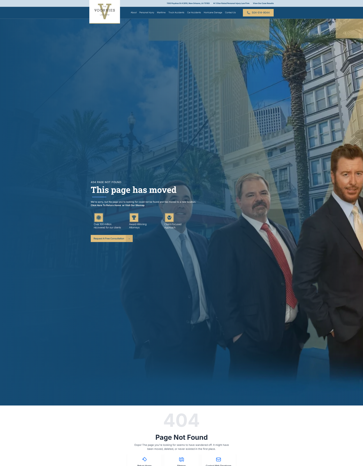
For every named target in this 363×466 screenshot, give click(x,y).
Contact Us (230, 12)
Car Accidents (194, 12)
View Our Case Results (263, 3)
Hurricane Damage (213, 12)
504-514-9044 (261, 12)
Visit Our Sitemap (134, 205)
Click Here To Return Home (106, 205)
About (134, 12)
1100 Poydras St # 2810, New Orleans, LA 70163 (188, 3)
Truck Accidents (176, 12)
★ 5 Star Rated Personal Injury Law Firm (231, 3)
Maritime (161, 12)
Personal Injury (146, 12)
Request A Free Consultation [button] (109, 238)
